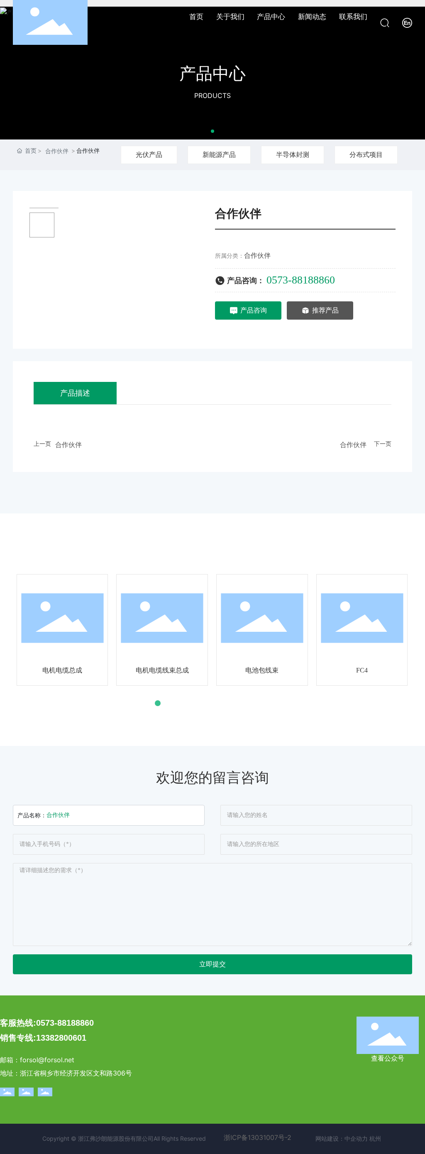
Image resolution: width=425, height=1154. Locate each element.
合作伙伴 (56, 150)
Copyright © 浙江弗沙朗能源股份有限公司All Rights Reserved (124, 1138)
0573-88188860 (300, 280)
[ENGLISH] (407, 21)
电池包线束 (261, 670)
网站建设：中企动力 (341, 1138)
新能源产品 (219, 154)
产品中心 (212, 73)
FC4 (362, 670)
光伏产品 (149, 154)
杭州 (375, 1138)
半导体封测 (292, 154)
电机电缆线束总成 (162, 670)
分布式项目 (366, 154)
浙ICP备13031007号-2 (257, 1137)
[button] (212, 131)
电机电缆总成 (62, 670)
